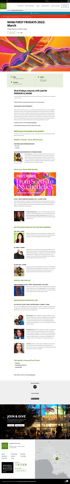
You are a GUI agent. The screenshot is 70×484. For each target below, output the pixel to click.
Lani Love (28, 266)
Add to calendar (12, 32)
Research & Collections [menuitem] (55, 5)
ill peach (27, 249)
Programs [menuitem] (38, 5)
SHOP (62, 1)
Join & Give (58, 1)
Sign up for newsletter (20, 470)
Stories (53, 1)
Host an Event (4, 458)
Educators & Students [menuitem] (45, 5)
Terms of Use (22, 454)
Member (7, 16)
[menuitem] (2, 1)
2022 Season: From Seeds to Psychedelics (29, 131)
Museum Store (4, 456)
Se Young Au (32, 374)
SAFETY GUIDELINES (32, 122)
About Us (3, 454)
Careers (12, 458)
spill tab (27, 233)
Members (65, 1)
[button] (67, 481)
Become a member (19, 425)
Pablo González (42, 288)
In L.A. (50, 1)
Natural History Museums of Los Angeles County (27, 481)
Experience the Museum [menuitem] (29, 5)
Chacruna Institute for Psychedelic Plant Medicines (36, 215)
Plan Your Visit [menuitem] (20, 5)
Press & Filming (14, 454)
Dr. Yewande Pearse (28, 154)
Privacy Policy (23, 456)
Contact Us (13, 456)
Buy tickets (65, 5)
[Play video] (35, 184)
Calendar (47, 1)
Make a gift (11, 425)
